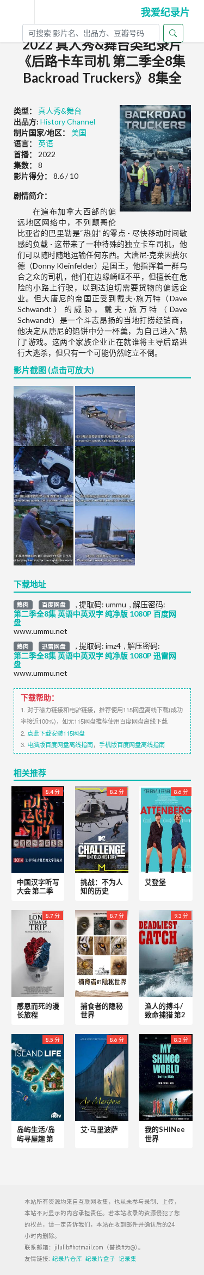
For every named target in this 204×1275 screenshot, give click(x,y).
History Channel (67, 121)
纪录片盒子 (100, 1258)
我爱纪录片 (165, 12)
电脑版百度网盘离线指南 (60, 744)
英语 (45, 143)
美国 (78, 132)
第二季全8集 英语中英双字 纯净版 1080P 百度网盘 (95, 618)
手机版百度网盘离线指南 (132, 744)
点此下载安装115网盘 (56, 733)
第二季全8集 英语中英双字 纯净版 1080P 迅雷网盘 (95, 660)
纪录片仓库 (67, 1258)
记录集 (128, 1258)
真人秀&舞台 (60, 110)
